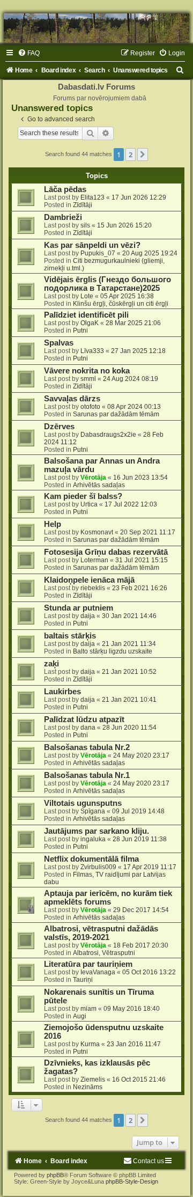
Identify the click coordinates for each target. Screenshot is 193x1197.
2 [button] (130, 154)
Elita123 (92, 197)
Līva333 (92, 351)
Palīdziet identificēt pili (86, 315)
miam (88, 1008)
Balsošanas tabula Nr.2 (87, 747)
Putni (80, 330)
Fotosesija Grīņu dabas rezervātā (106, 552)
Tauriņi (83, 979)
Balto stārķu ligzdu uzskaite (112, 651)
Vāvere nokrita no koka (87, 370)
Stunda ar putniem (78, 608)
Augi (79, 1016)
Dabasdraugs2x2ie (108, 434)
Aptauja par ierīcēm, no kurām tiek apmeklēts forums (108, 897)
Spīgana (92, 811)
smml (88, 379)
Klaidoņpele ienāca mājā (89, 580)
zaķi (51, 663)
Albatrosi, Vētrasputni (104, 953)
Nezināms (87, 1087)
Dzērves (59, 426)
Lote (86, 296)
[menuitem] (29, 53)
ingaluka (93, 839)
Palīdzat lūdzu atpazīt (84, 719)
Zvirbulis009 (98, 867)
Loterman (94, 560)
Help (52, 524)
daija (87, 616)
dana (87, 727)
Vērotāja (93, 477)
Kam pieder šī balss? (83, 496)
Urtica (89, 504)
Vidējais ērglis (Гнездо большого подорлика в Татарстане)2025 (107, 283)
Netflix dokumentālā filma (91, 859)
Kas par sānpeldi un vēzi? (92, 245)
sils (85, 225)
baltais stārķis (70, 635)
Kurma (90, 1044)
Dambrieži (63, 217)
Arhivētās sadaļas (99, 485)
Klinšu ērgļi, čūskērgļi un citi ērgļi (120, 303)
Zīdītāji (82, 205)
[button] (142, 154)
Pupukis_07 (97, 253)
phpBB (55, 1175)
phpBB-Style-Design (132, 1181)
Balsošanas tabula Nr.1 (87, 775)
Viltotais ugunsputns (83, 803)
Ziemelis (92, 1079)
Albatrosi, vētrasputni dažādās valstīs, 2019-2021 (101, 933)
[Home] (96, 28)
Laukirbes (62, 691)
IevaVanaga (97, 972)
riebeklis (92, 588)
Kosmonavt (96, 532)
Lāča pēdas (65, 189)
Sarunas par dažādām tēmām (116, 414)
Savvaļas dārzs (72, 398)
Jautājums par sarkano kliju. (96, 831)
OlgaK (89, 323)
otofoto (90, 406)
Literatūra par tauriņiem (88, 964)
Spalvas (58, 343)
